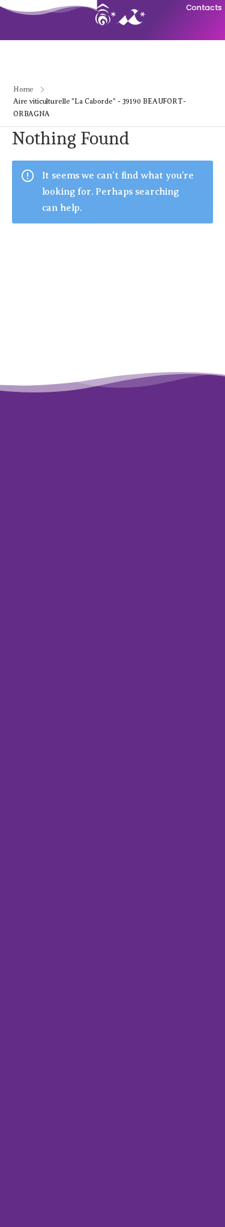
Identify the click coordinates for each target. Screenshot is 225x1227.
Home (23, 89)
